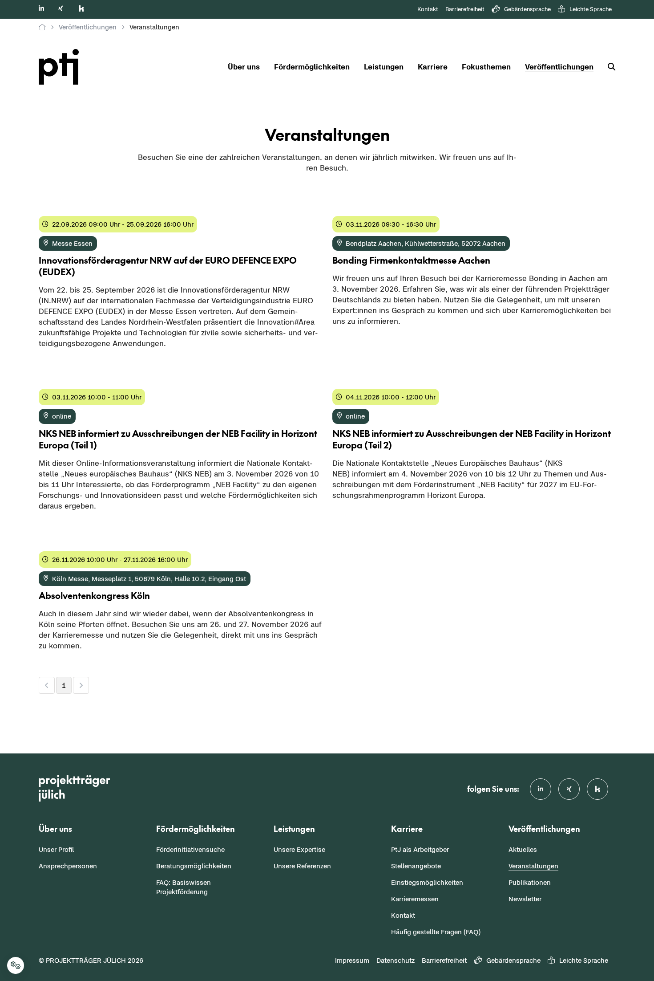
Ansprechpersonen (68, 866)
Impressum (352, 960)
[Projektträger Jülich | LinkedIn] (41, 8)
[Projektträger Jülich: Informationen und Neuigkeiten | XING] (60, 8)
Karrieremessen (415, 899)
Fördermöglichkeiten (312, 66)
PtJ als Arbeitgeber (420, 849)
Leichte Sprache (590, 9)
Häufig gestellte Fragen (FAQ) (435, 932)
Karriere (433, 66)
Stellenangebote (416, 866)
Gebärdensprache (527, 9)
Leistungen (384, 66)
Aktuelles (523, 849)
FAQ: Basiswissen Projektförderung (183, 887)
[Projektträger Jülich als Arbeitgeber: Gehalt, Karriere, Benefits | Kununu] (81, 8)
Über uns (244, 66)
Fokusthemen (486, 66)
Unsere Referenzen (302, 866)
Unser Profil (56, 849)
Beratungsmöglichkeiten (193, 866)
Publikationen (530, 882)
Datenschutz (395, 960)
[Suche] (608, 67)
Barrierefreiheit (464, 9)
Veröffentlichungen (559, 66)
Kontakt (427, 9)
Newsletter (525, 899)
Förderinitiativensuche (190, 849)
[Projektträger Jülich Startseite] (64, 66)
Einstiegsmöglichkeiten (427, 882)
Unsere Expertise (299, 849)
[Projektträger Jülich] (42, 27)
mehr (48, 362)
